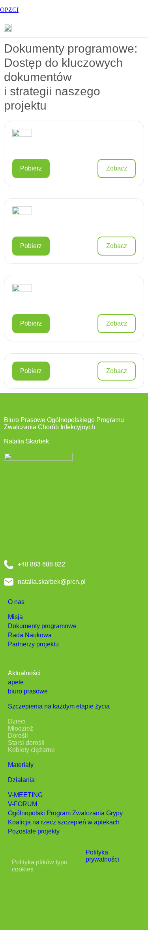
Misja (15, 617)
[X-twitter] (38, 891)
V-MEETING (25, 795)
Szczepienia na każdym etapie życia (59, 706)
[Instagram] (61, 891)
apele (16, 682)
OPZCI (9, 9)
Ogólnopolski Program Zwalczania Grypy (65, 813)
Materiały (21, 764)
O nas (16, 602)
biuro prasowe (28, 691)
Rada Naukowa (30, 635)
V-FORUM (22, 804)
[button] (142, 29)
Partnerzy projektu (33, 644)
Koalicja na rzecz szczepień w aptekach (64, 822)
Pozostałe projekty (34, 831)
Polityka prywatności (102, 856)
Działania (21, 780)
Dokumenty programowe (42, 626)
